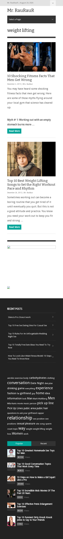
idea (47, 393)
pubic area (30, 408)
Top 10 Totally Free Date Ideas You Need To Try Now (29, 346)
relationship (19, 418)
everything (30, 388)
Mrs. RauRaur (28, 84)
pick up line (45, 403)
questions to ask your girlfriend (22, 413)
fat (18, 393)
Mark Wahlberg (40, 398)
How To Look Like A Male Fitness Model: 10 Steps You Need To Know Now (29, 357)
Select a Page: (53, 3)
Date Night (37, 383)
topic (15, 429)
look (24, 398)
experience (44, 388)
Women (17, 433)
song (42, 424)
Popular (19, 443)
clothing (51, 378)
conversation (18, 383)
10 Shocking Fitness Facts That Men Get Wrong (31, 78)
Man (29, 398)
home (40, 393)
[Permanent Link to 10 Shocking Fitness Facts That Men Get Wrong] (31, 57)
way (21, 428)
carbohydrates (38, 377)
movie (20, 403)
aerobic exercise (15, 378)
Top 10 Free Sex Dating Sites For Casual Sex (27, 325)
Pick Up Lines (15, 408)
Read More (14, 131)
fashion (11, 393)
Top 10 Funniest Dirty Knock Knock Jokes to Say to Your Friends (34, 518)
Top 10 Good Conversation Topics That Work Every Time (34, 465)
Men (51, 398)
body (25, 378)
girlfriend (25, 393)
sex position (39, 419)
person (33, 403)
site (37, 424)
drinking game (16, 388)
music (26, 403)
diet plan (49, 383)
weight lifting (39, 429)
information (14, 398)
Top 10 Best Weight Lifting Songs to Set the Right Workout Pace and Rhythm (31, 184)
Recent (44, 443)
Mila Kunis (12, 403)
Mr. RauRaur (28, 193)
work (26, 434)
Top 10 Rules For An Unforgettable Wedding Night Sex (27, 335)
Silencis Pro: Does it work (19, 317)
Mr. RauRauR (20, 10)
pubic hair (42, 408)
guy (33, 393)
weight (29, 429)
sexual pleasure (26, 423)
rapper (40, 413)
